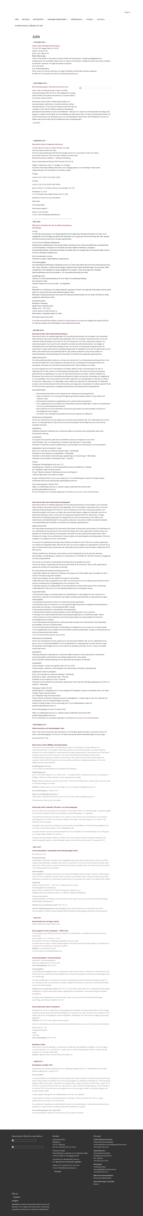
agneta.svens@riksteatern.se (47, 311)
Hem (17, 19)
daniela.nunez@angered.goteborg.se (65, 73)
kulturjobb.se (38, 800)
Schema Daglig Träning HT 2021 (29, 26)
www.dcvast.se (78, 492)
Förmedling (76, 19)
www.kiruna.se (53, 1024)
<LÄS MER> (36, 123)
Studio (89, 19)
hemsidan (41, 1113)
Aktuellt (26, 19)
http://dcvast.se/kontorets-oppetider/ (68, 1162)
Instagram (15, 1201)
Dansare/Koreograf (57, 19)
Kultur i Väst (44, 738)
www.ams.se (84, 1024)
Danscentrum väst (24, 8)
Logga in (127, 12)
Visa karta (57, 1171)
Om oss (100, 19)
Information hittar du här (51, 924)
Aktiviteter (38, 19)
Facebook (17, 1197)
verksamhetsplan (93, 492)
